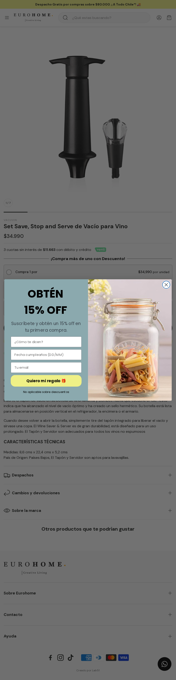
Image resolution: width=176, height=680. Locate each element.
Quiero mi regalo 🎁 (46, 380)
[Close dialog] (166, 284)
